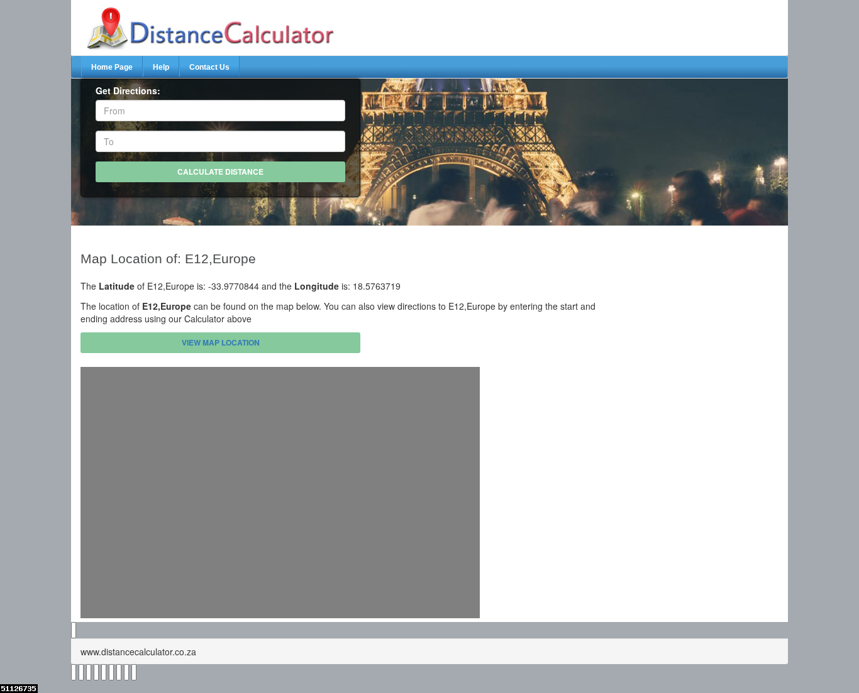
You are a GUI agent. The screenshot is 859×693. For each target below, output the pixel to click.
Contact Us (209, 67)
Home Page (112, 67)
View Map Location (221, 342)
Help (161, 67)
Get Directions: (128, 90)
